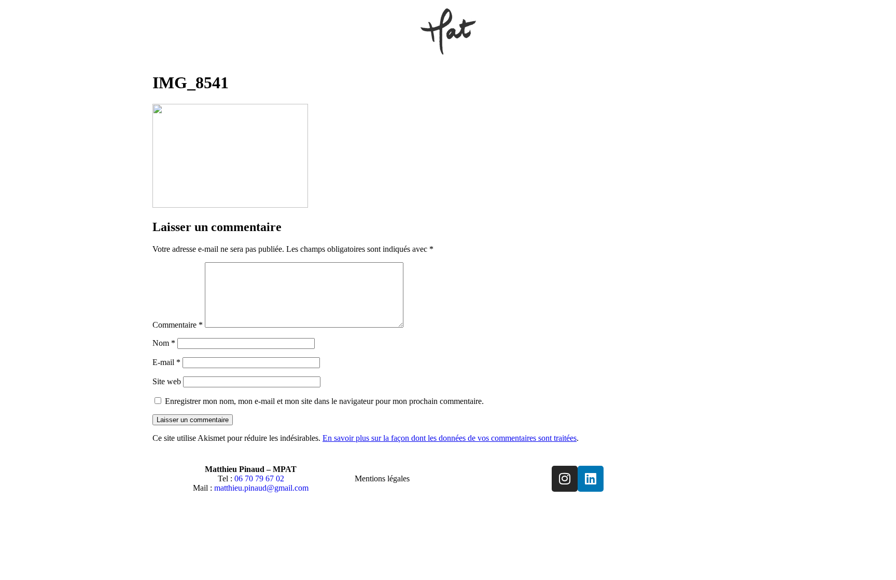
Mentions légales (382, 478)
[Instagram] (565, 479)
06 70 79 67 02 (259, 478)
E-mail (166, 362)
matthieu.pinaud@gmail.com (261, 487)
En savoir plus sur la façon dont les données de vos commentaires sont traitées (450, 438)
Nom (163, 343)
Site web (166, 381)
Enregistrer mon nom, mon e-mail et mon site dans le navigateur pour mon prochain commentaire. (324, 401)
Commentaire (177, 324)
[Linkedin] (591, 479)
